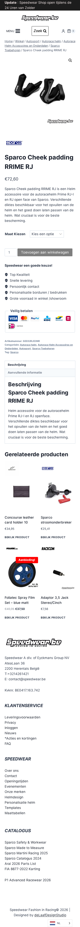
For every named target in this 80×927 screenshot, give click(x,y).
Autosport (25, 348)
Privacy (10, 722)
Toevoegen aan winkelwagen (45, 252)
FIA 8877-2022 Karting (22, 869)
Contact (11, 776)
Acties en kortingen (21, 738)
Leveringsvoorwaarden (22, 717)
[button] (70, 60)
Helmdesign (14, 797)
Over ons (12, 771)
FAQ (8, 744)
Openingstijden (16, 781)
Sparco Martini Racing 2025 (26, 853)
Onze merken (15, 792)
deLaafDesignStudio (50, 915)
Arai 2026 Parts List (20, 864)
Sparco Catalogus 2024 (23, 858)
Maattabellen (15, 813)
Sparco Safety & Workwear (25, 842)
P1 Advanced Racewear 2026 (28, 880)
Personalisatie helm (20, 802)
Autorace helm (28, 344)
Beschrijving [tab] (17, 365)
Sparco (14, 352)
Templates (13, 808)
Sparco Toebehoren (43, 348)
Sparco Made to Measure (24, 848)
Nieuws (10, 733)
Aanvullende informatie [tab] (25, 372)
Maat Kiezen (15, 234)
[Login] (63, 31)
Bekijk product (17, 537)
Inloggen (11, 728)
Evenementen (15, 786)
